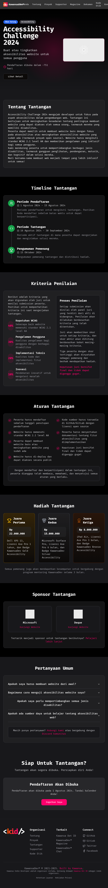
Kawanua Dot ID (66, 835)
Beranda (24, 4)
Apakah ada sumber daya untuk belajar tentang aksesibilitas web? (53, 715)
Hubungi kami (55, 730)
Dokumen (88, 4)
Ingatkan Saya (54, 802)
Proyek (48, 4)
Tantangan (36, 844)
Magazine (75, 4)
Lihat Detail (15, 76)
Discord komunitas (54, 733)
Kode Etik (98, 4)
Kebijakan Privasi (63, 878)
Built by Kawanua (71, 868)
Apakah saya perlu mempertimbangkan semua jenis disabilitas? (52, 703)
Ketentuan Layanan (44, 878)
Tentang (36, 4)
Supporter (61, 4)
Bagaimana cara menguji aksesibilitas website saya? (46, 692)
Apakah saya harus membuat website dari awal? (42, 684)
